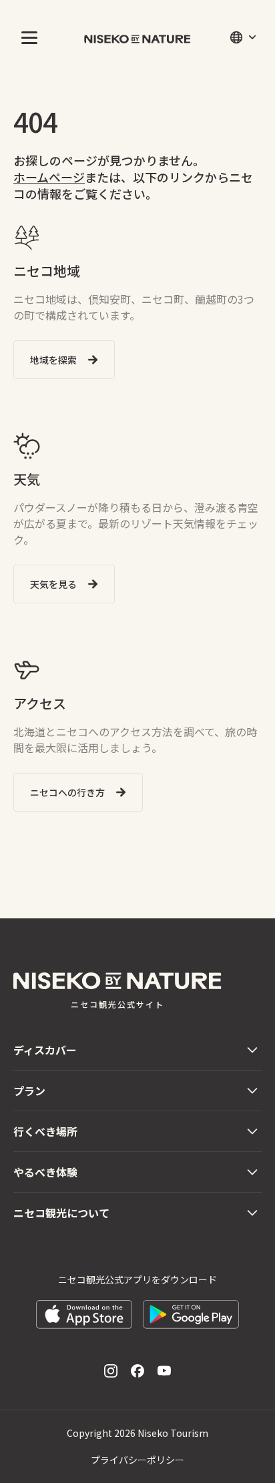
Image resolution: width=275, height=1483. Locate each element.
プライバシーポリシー (137, 1459)
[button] (26, 37)
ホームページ (49, 177)
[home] (137, 37)
